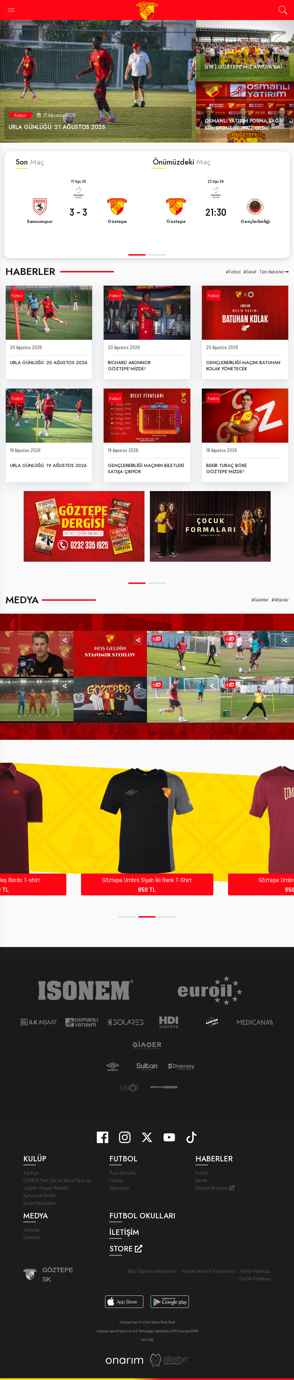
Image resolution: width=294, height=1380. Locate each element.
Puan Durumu (123, 1173)
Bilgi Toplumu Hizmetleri (152, 1271)
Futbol (20, 115)
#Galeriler (260, 600)
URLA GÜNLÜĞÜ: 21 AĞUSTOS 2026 (57, 127)
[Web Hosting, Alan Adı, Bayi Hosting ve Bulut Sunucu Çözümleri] (169, 1359)
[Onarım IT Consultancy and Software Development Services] (124, 1360)
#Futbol (233, 272)
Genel (201, 1180)
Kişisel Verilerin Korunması (208, 1271)
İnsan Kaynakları (39, 1203)
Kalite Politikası (256, 1271)
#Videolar (280, 600)
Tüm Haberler (272, 272)
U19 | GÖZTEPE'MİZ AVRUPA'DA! (243, 66)
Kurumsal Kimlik (39, 1195)
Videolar (31, 1230)
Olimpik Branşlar (212, 1188)
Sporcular (119, 1188)
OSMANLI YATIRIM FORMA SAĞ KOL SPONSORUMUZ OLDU (242, 124)
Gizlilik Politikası (255, 1278)
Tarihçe (31, 1173)
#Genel (249, 272)
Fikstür (116, 1180)
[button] (137, 254)
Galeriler (32, 1237)
